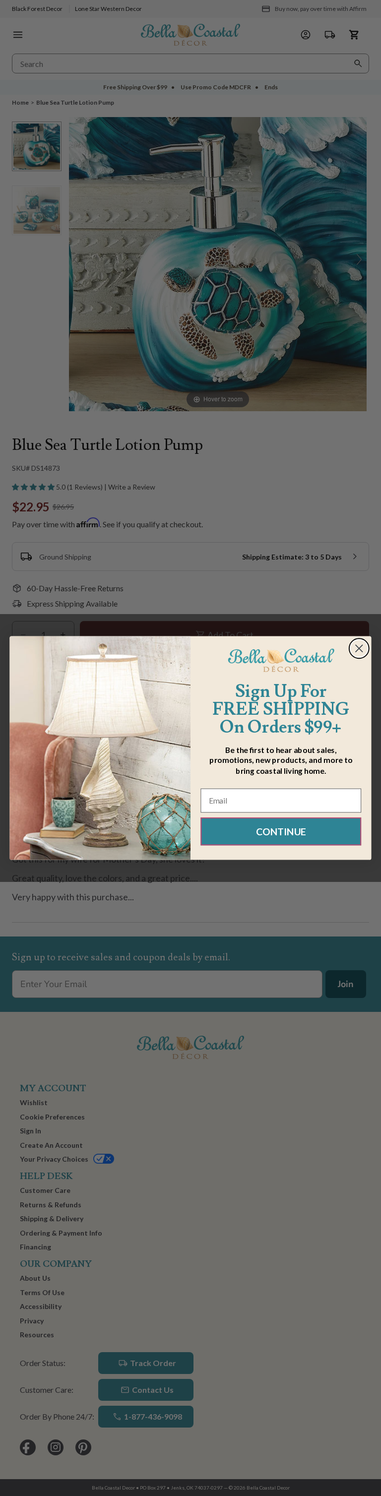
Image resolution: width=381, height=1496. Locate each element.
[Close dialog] (359, 648)
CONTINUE (281, 831)
